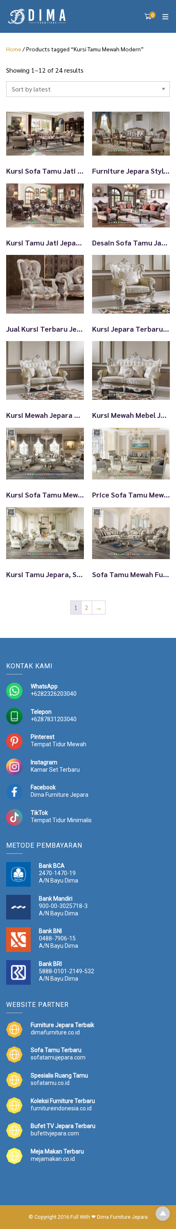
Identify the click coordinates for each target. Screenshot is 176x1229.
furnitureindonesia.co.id (61, 1108)
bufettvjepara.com (55, 1133)
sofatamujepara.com (58, 1057)
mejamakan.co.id (53, 1159)
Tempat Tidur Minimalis (61, 820)
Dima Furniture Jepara (59, 794)
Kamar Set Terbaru (55, 769)
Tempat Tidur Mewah (58, 744)
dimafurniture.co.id (55, 1032)
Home (13, 49)
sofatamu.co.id (50, 1083)
